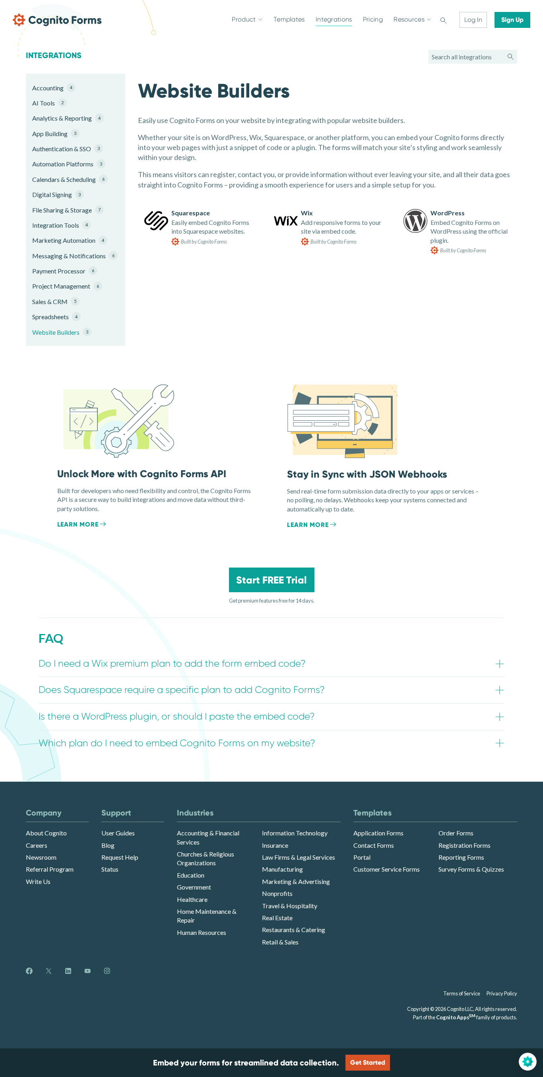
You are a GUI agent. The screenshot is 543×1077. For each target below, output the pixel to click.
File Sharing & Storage (66, 210)
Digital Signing (56, 194)
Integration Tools (60, 225)
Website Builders (60, 332)
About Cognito (46, 833)
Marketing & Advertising (296, 881)
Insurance (275, 845)
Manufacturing (282, 869)
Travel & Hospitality (289, 905)
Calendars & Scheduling (68, 179)
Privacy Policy (502, 993)
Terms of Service (461, 993)
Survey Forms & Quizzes (471, 869)
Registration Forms (464, 845)
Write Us (38, 881)
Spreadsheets (55, 316)
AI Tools (48, 103)
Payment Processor (63, 271)
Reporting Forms (461, 857)
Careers (36, 845)
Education (190, 875)
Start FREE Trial (271, 580)
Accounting (52, 88)
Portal (361, 857)
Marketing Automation (68, 240)
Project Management (65, 286)
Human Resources (201, 932)
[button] (271, 664)
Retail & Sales (280, 942)
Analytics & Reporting (66, 118)
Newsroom (41, 857)
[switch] (443, 20)
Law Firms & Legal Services (298, 857)
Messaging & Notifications (69, 255)
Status (109, 869)
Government (194, 887)
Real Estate (277, 917)
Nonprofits (277, 893)
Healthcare (192, 899)
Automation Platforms (67, 164)
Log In (473, 19)
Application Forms (378, 833)
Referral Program (50, 869)
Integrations (53, 55)
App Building (54, 133)
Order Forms (455, 833)
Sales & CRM (54, 301)
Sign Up (512, 19)
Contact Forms (373, 845)
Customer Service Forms (386, 869)
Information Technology (295, 833)
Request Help (119, 857)
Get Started (367, 1062)
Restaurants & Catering (293, 929)
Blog (107, 845)
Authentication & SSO (66, 148)
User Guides (118, 833)
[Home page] (57, 20)
